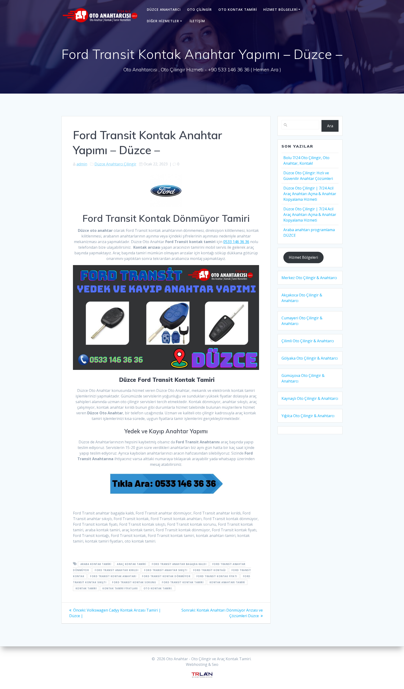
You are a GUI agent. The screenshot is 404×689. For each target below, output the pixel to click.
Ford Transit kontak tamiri (182, 582)
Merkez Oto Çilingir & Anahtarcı (309, 277)
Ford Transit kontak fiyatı (216, 576)
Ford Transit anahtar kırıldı (116, 570)
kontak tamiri (86, 588)
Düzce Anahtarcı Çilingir (115, 164)
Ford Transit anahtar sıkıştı (165, 570)
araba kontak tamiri (95, 564)
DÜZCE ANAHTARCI (164, 9)
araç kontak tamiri (131, 564)
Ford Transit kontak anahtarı (113, 576)
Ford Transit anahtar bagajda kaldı (179, 564)
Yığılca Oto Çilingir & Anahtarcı (307, 415)
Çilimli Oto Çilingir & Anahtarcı (307, 340)
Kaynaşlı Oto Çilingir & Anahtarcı (309, 398)
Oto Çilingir (199, 9)
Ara (330, 125)
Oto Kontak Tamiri (237, 9)
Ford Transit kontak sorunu (134, 582)
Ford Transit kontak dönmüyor (166, 576)
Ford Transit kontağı (209, 570)
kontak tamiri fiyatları (120, 588)
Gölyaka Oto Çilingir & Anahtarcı (309, 358)
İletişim (197, 21)
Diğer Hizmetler (163, 21)
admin (81, 164)
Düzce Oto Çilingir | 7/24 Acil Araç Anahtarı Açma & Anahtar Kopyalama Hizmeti (309, 194)
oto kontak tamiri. (158, 588)
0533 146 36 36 (236, 241)
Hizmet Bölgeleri (280, 9)
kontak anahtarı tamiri (227, 582)
